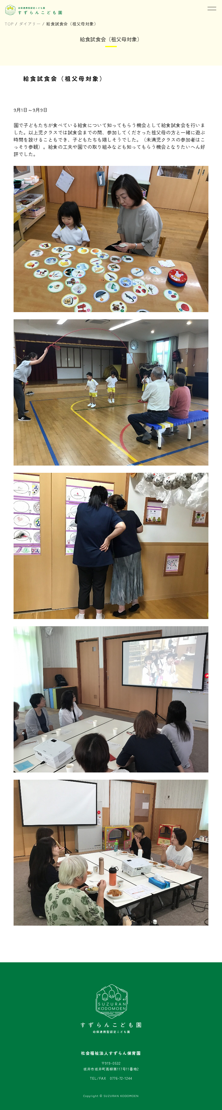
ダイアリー (30, 24)
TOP (9, 24)
